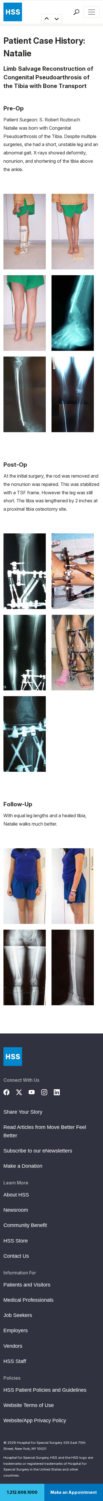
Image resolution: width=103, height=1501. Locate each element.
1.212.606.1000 (22, 1492)
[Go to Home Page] (12, 1056)
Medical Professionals (28, 1300)
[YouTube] (35, 1091)
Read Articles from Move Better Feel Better (44, 1131)
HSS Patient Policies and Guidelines (44, 1390)
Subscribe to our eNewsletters (37, 1151)
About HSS (16, 1195)
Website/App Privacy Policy (34, 1420)
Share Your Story (22, 1112)
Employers (15, 1330)
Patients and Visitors (26, 1285)
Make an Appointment (73, 1492)
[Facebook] (9, 1091)
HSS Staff (14, 1361)
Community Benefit (25, 1225)
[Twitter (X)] (22, 1091)
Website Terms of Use (28, 1405)
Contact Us (16, 1256)
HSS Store (15, 1241)
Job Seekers (17, 1315)
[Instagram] (47, 1091)
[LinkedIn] (60, 1091)
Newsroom (15, 1210)
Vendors (12, 1346)
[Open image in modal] (24, 231)
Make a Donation (22, 1166)
